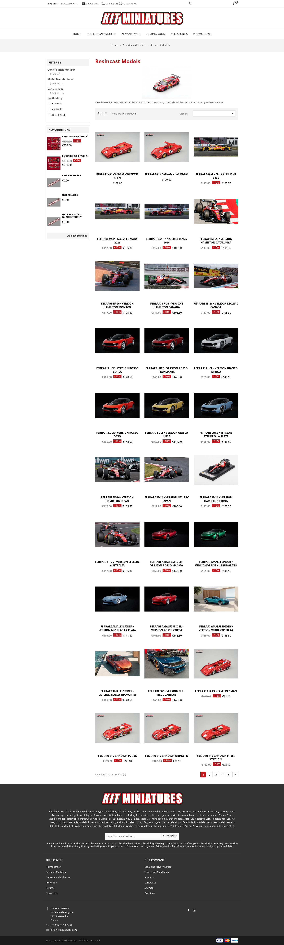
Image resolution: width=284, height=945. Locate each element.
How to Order (53, 866)
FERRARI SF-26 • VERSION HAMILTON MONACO (117, 305)
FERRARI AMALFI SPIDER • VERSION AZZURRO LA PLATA (117, 628)
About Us (149, 877)
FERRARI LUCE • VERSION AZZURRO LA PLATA (216, 434)
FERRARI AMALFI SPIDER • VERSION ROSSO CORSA (166, 628)
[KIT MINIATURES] (142, 798)
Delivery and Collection (58, 877)
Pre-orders (52, 882)
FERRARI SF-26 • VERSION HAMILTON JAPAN (117, 499)
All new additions (77, 235)
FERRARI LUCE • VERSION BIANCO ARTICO (216, 370)
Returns (50, 887)
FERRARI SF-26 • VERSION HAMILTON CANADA (166, 305)
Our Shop (149, 893)
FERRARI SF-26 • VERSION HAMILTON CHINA (216, 499)
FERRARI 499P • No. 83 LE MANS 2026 (216, 176)
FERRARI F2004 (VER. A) (75, 155)
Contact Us (89, 3)
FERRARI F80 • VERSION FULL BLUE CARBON (166, 693)
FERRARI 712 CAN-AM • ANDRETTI (166, 755)
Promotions (202, 34)
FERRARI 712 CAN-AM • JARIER (117, 755)
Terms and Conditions (156, 872)
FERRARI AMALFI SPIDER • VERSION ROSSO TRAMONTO (117, 693)
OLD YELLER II (70, 194)
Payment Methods (56, 872)
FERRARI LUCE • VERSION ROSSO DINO (117, 434)
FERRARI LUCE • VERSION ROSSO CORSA (117, 370)
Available (57, 109)
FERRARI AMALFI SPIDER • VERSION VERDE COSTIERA (216, 628)
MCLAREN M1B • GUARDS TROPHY (72, 215)
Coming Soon (155, 34)
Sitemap (149, 887)
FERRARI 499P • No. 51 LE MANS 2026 (117, 240)
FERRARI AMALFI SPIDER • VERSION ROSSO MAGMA (166, 563)
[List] (105, 113)
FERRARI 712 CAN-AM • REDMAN (216, 691)
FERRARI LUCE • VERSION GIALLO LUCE (166, 434)
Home (77, 34)
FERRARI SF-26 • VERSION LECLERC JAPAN (166, 499)
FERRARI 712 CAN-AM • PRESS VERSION (216, 757)
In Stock (56, 103)
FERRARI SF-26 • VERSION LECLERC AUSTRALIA (117, 563)
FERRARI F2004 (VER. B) (75, 136)
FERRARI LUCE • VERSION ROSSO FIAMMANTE (167, 370)
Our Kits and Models (101, 34)
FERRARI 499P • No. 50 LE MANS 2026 (166, 240)
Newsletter (52, 893)
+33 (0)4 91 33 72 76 (61, 925)
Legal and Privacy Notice (157, 866)
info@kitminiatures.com (63, 929)
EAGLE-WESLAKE (71, 175)
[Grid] (100, 113)
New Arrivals (131, 34)
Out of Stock (58, 115)
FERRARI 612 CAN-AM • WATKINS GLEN (117, 176)
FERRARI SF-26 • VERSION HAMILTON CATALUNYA (216, 240)
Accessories (179, 34)
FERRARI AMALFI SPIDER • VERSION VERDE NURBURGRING (216, 563)
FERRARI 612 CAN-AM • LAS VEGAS (167, 174)
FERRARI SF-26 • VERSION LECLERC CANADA (216, 305)
